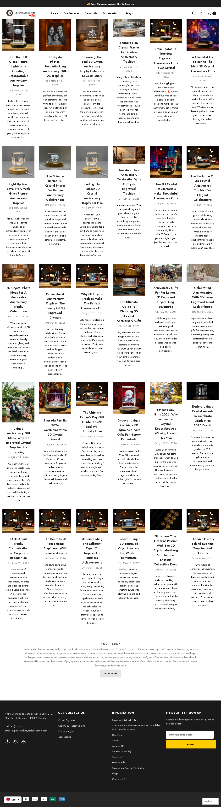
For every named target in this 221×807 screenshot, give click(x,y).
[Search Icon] (194, 13)
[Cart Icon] (209, 13)
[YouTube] (23, 740)
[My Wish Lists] (201, 13)
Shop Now (110, 673)
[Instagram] (15, 740)
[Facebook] (7, 740)
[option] (110, 4)
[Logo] (21, 13)
